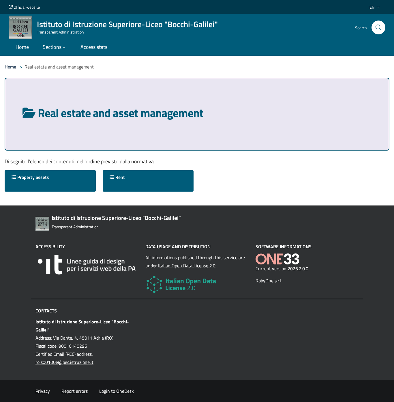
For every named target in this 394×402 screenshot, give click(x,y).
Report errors (74, 391)
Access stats (93, 47)
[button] (375, 7)
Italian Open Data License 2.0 (186, 265)
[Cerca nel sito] (378, 27)
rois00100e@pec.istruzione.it (64, 362)
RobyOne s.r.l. (269, 280)
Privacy (42, 391)
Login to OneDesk (116, 391)
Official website (26, 7)
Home (10, 66)
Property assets (32, 177)
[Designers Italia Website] (86, 264)
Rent (119, 177)
